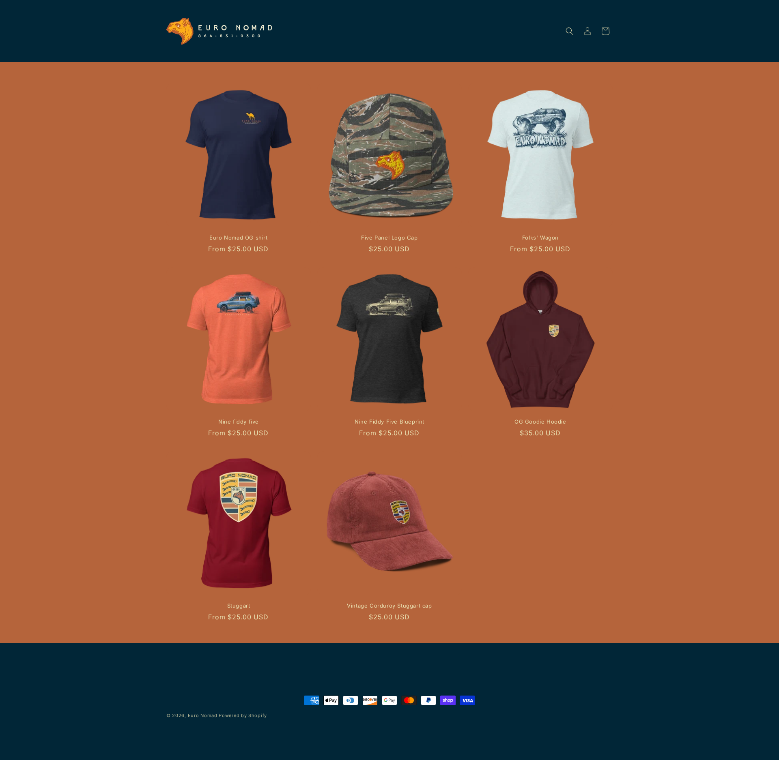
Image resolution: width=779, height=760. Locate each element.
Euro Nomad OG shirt (238, 237)
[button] (570, 31)
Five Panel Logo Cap (389, 237)
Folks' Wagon (540, 237)
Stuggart (238, 605)
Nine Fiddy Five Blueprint (389, 421)
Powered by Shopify (243, 715)
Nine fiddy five (238, 421)
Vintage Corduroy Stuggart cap (389, 605)
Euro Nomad (202, 715)
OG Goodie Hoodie (540, 421)
